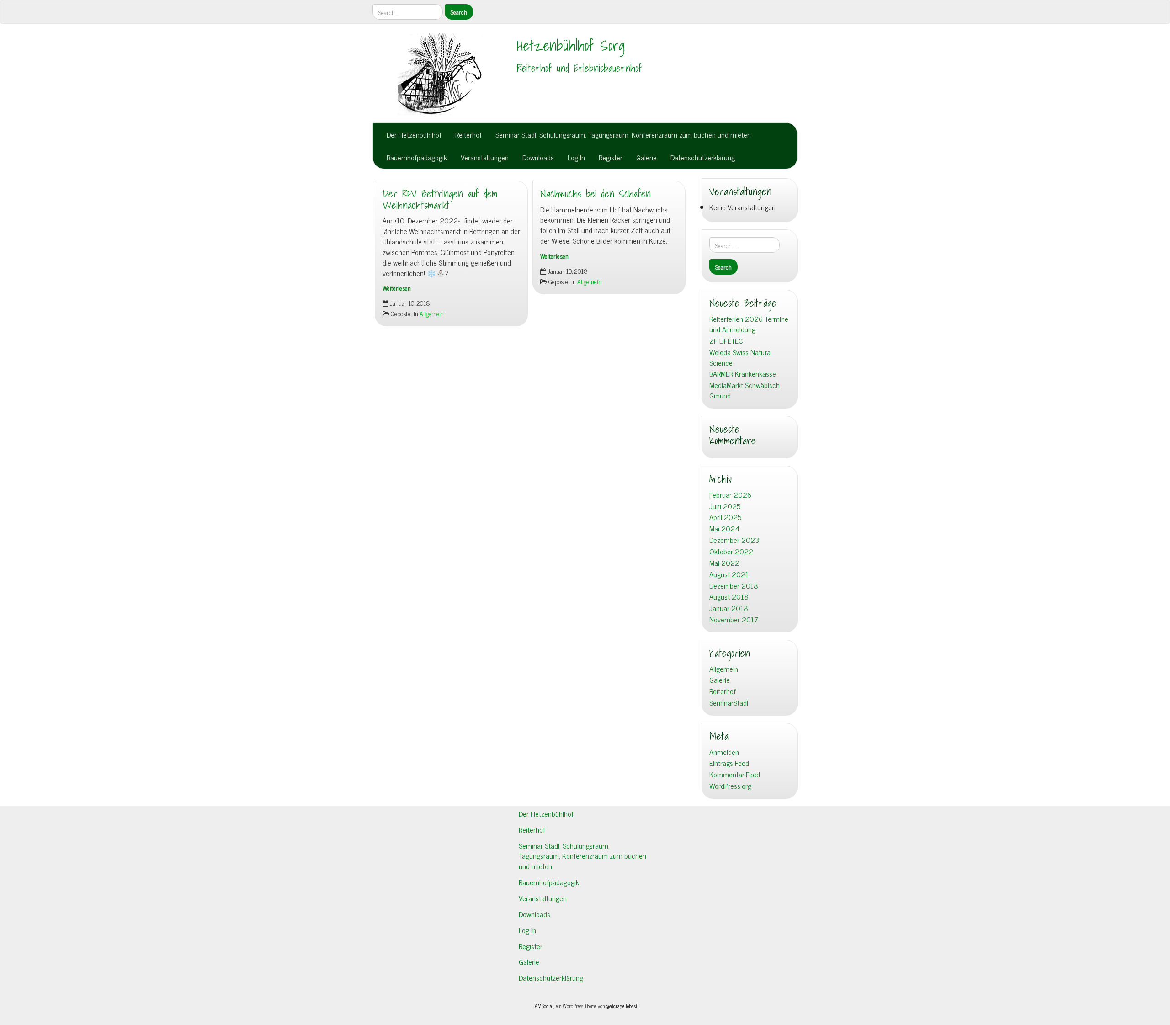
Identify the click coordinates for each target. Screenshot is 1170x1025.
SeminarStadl (728, 702)
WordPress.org (730, 786)
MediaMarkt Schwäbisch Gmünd (744, 390)
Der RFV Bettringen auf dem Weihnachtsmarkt (440, 199)
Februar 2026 (730, 494)
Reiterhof (468, 134)
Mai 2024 (724, 528)
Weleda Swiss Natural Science (740, 357)
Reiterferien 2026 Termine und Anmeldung (748, 324)
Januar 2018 (728, 608)
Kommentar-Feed (734, 774)
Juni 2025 (724, 506)
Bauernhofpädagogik (417, 157)
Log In (576, 157)
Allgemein (432, 313)
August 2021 (729, 574)
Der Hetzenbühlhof (414, 134)
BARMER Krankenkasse (742, 373)
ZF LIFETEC (726, 340)
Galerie (646, 157)
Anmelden (724, 752)
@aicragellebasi (621, 1006)
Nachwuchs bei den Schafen (595, 194)
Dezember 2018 (733, 585)
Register (610, 157)
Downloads (538, 157)
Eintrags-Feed (729, 763)
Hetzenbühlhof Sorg (571, 45)
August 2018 (729, 596)
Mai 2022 (724, 563)
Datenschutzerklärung (702, 157)
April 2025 (725, 517)
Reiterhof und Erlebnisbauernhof (579, 68)
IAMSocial (543, 1006)
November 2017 (733, 619)
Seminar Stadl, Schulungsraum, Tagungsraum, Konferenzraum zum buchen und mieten (623, 134)
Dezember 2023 (734, 540)
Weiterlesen (397, 288)
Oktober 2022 (731, 551)
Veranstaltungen (485, 157)
